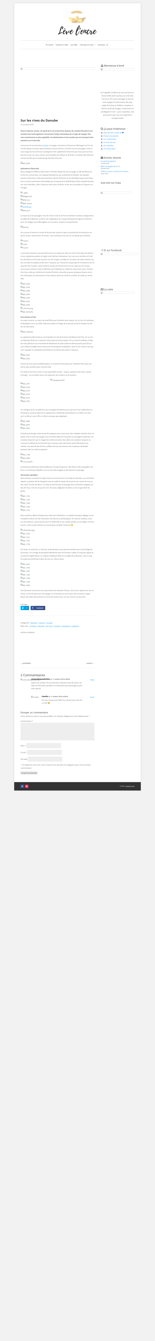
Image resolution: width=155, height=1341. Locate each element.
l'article (45, 145)
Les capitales (108, 145)
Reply (92, 680)
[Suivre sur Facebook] (22, 786)
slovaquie (66, 626)
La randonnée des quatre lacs (81, 637)
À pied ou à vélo (62, 45)
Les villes (74, 45)
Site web (24, 759)
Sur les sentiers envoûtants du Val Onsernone (31, 638)
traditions (75, 626)
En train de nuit (109, 142)
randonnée (81, 647)
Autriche (33, 623)
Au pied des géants (108, 161)
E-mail (24, 752)
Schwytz (56, 644)
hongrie (57, 626)
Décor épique (25, 646)
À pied (60, 639)
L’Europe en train (86, 45)
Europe (49, 623)
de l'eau (49, 626)
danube (41, 626)
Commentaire (27, 721)
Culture (42, 623)
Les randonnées (109, 139)
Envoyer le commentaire (29, 773)
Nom (23, 746)
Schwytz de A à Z (55, 635)
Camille (45, 696)
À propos (101, 45)
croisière (32, 626)
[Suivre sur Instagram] (26, 786)
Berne (85, 641)
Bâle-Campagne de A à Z (110, 166)
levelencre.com (129, 786)
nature (34, 646)
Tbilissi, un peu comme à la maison (114, 171)
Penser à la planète (111, 136)
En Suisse (49, 45)
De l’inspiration (109, 149)
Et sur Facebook (113, 250)
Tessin (30, 649)
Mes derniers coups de (112, 133)
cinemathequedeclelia (40, 679)
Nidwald (86, 644)
